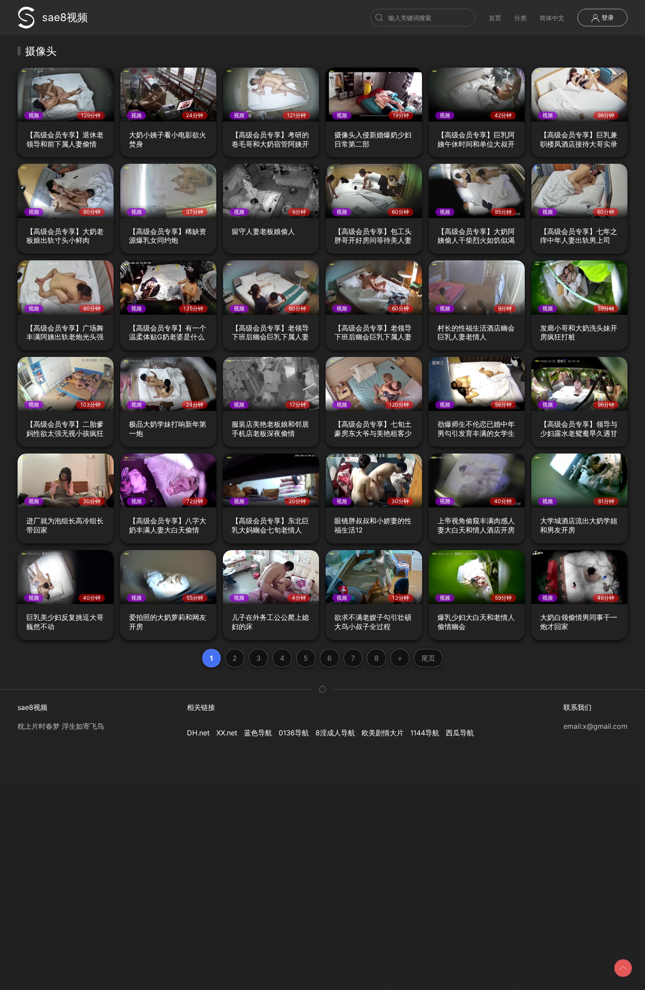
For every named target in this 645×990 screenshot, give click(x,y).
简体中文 (552, 18)
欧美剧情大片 (383, 732)
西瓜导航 (460, 732)
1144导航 (424, 732)
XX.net (226, 732)
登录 (607, 17)
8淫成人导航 (335, 732)
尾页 (428, 658)
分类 (520, 18)
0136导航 (294, 732)
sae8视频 (65, 17)
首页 (495, 18)
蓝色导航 (258, 732)
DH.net (198, 732)
